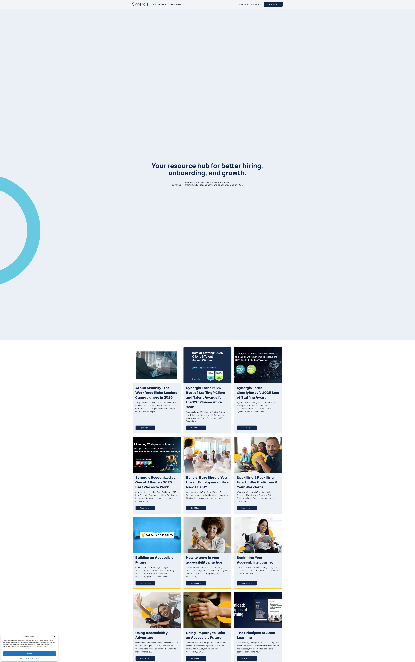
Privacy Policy (34, 658)
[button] (55, 636)
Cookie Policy (24, 658)
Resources (244, 4)
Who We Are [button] (158, 4)
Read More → (145, 428)
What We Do (176, 4)
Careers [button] (255, 4)
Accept (29, 654)
